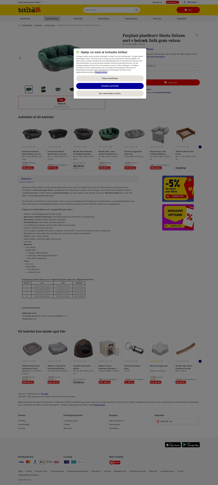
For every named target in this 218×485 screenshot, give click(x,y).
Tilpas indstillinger (110, 78)
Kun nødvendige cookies (110, 93)
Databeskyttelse (101, 72)
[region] (110, 73)
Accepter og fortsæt (109, 86)
